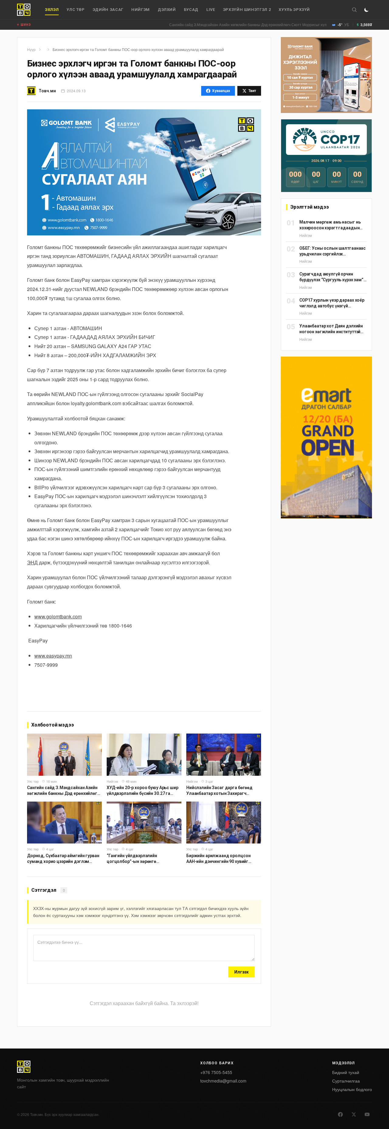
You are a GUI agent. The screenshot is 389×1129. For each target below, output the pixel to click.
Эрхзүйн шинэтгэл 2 (247, 9)
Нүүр (31, 49)
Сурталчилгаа (346, 1081)
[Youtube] (367, 1114)
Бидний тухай (345, 1072)
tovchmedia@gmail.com (223, 1081)
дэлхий (167, 9)
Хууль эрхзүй (294, 9)
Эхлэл (52, 9)
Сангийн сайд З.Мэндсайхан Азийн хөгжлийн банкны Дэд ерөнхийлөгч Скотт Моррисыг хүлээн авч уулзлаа (234, 24)
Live (210, 9)
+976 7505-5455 (216, 1072)
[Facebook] (340, 1114)
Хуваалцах (221, 91)
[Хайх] (354, 9)
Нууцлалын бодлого (352, 1089)
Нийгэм (140, 9)
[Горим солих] (366, 9)
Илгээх (241, 972)
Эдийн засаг (108, 9)
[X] (354, 1114)
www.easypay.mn (53, 655)
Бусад (191, 9)
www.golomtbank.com (58, 616)
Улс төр (76, 9)
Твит (252, 91)
